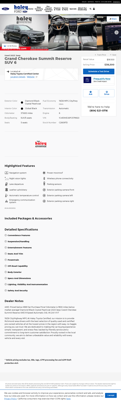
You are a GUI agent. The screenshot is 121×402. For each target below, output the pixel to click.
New (39, 9)
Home (30, 9)
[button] (41, 235)
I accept (111, 395)
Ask (90, 94)
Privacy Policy (10, 399)
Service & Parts (65, 9)
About (82, 9)
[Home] (6, 9)
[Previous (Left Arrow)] (4, 32)
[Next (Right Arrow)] (116, 32)
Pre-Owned (48, 8)
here (68, 399)
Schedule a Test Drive (98, 71)
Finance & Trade (57, 9)
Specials (73, 9)
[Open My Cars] (93, 9)
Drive (106, 94)
